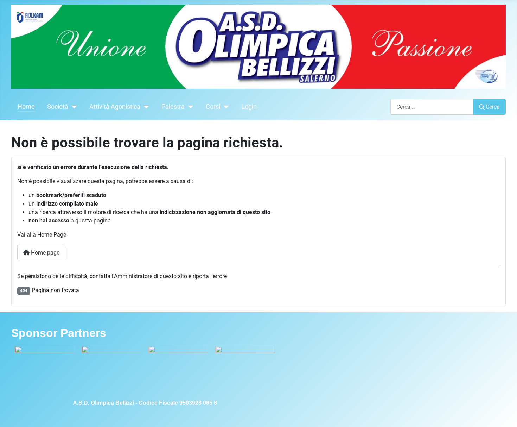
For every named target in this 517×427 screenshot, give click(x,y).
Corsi (213, 106)
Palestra (173, 106)
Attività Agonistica (114, 106)
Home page (44, 252)
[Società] (72, 106)
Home (26, 106)
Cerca (493, 106)
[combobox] (431, 107)
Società (57, 106)
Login (249, 106)
